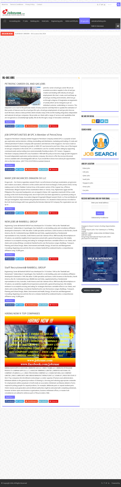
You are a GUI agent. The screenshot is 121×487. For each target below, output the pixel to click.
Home (5, 20)
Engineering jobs (57, 21)
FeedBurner (104, 218)
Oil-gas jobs (84, 21)
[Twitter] (102, 4)
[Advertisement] (60, 55)
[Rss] (98, 4)
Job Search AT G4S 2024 (89, 238)
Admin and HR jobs (71, 21)
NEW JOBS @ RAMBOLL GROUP (21, 221)
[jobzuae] (13, 12)
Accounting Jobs (14, 21)
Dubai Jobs (86, 168)
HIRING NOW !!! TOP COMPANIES (22, 313)
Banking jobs (34, 21)
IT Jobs (25, 21)
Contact (39, 4)
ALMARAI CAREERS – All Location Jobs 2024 (30, 34)
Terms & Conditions (16, 4)
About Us (5, 4)
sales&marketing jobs (98, 21)
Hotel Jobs (45, 21)
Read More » (9, 122)
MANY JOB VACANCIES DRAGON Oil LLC (25, 178)
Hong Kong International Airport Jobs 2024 (95, 237)
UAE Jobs (86, 172)
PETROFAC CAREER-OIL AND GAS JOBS (25, 83)
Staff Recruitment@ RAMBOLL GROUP (25, 267)
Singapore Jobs (88, 183)
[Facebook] (100, 4)
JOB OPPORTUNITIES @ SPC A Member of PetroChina (33, 134)
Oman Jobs (86, 187)
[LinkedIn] (104, 4)
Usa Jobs (86, 190)
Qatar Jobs (86, 175)
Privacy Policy (30, 4)
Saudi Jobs (86, 179)
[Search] (118, 4)
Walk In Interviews (97, 26)
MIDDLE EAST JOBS (91, 290)
